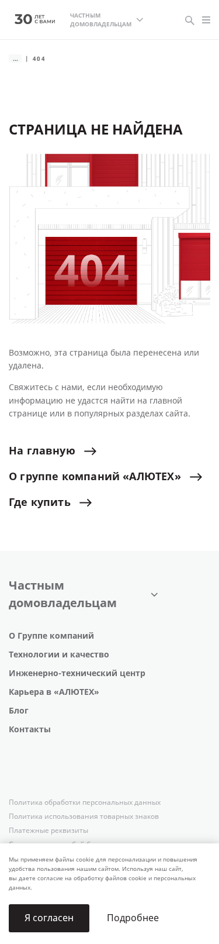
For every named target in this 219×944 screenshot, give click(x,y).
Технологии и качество (59, 655)
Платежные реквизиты (48, 830)
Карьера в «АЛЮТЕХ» (54, 692)
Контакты (30, 729)
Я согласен (49, 918)
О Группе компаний (51, 636)
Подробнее (133, 918)
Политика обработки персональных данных (85, 802)
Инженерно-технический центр (77, 673)
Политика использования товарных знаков (84, 816)
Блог (19, 711)
